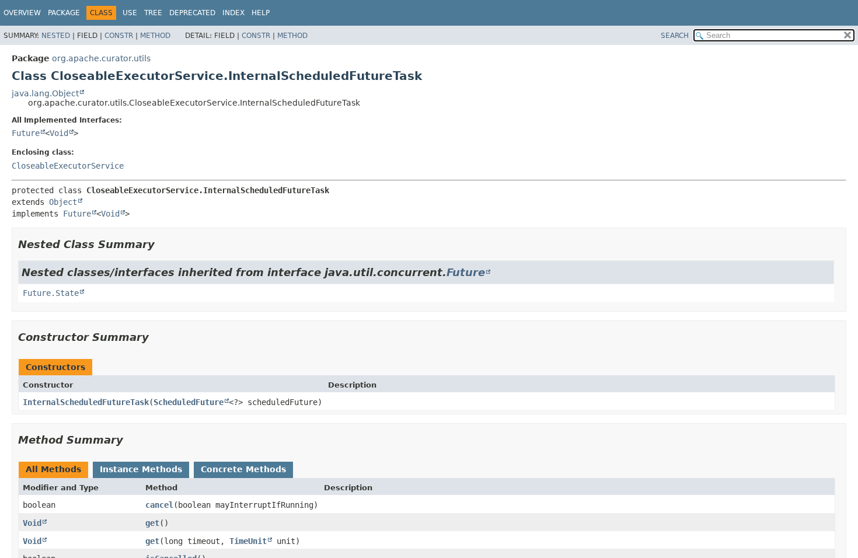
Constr (118, 36)
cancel (159, 505)
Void (59, 133)
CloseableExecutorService (68, 165)
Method (155, 36)
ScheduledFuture (189, 402)
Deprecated (192, 13)
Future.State (51, 293)
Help (261, 13)
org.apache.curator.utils (101, 58)
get (152, 523)
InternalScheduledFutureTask (86, 402)
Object (63, 202)
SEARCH (675, 36)
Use (130, 13)
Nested (55, 36)
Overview (22, 13)
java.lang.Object (45, 93)
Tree (153, 13)
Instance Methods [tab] (141, 469)
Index (233, 13)
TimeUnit (248, 541)
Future (26, 133)
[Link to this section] (163, 244)
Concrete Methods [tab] (243, 469)
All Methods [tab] (53, 469)
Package (64, 13)
